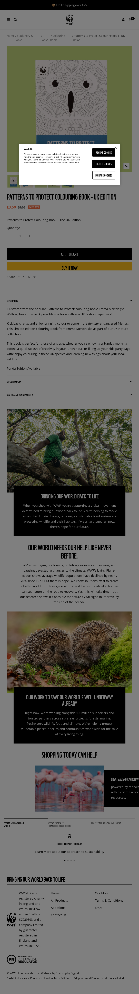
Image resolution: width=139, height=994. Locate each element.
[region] (69, 164)
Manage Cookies (103, 175)
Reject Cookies (104, 164)
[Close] (115, 147)
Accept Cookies (104, 152)
